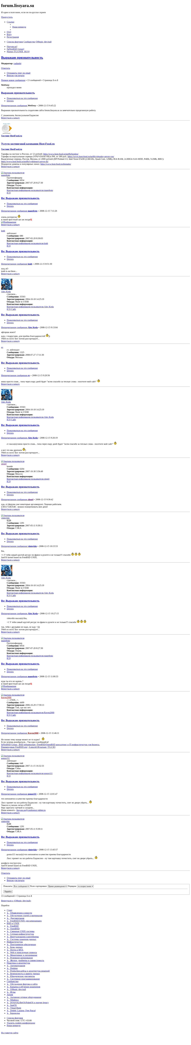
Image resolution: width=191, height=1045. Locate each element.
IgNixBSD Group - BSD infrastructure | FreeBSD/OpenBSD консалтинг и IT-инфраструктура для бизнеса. (50, 744)
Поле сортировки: (39, 886)
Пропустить (7, 17)
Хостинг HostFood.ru (11, 136)
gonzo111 (5, 758)
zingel (3, 464)
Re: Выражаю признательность (20, 198)
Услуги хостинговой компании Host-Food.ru (28, 143)
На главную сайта (9, 1033)
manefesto (5, 175)
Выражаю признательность (22, 57)
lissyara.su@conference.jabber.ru (31, 810)
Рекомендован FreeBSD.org (14, 747)
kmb (3, 231)
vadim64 (17, 63)
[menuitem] (19, 27)
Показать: (8, 886)
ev (2, 347)
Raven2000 (6, 697)
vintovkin (5, 518)
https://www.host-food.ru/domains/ (55, 164)
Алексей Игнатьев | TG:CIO (42, 747)
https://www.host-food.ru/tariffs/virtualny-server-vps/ (91, 156)
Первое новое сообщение (13, 80)
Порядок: (72, 886)
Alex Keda (6, 291)
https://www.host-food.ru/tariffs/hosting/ (60, 154)
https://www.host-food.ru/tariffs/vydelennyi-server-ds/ (24, 161)
